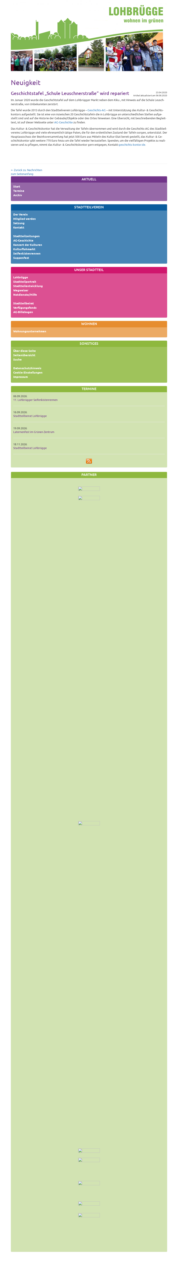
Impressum (20, 377)
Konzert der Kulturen (27, 245)
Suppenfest (21, 258)
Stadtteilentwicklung (28, 286)
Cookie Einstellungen (28, 373)
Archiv (17, 195)
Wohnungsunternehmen (29, 331)
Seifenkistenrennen (27, 254)
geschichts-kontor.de (132, 144)
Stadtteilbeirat (23, 303)
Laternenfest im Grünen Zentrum (33, 432)
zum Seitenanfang (22, 174)
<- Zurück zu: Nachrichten (26, 170)
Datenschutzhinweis (27, 368)
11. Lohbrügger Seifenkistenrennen (35, 400)
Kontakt (18, 228)
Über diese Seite (24, 351)
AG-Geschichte (23, 241)
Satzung (19, 223)
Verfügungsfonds (24, 308)
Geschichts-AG (96, 110)
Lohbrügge (20, 277)
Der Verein (20, 215)
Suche (17, 360)
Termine (18, 191)
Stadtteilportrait (24, 282)
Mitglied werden (24, 219)
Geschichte (66, 122)
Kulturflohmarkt (24, 249)
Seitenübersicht (24, 355)
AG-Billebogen (23, 312)
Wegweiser (20, 290)
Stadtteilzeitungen (26, 236)
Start (16, 187)
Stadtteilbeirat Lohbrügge (30, 416)
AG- (56, 122)
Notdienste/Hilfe (25, 295)
